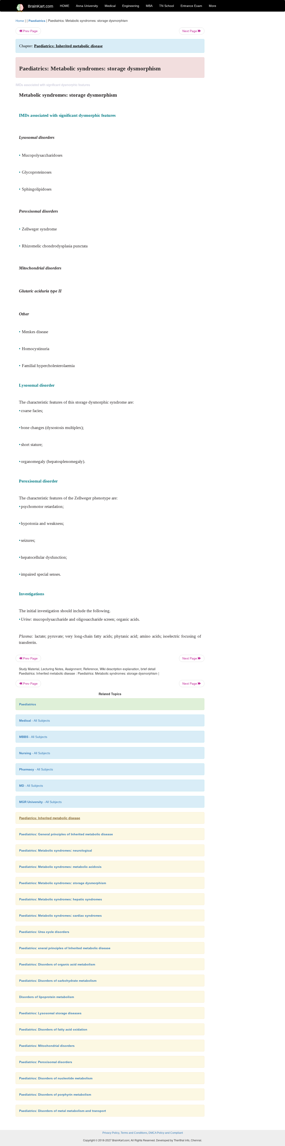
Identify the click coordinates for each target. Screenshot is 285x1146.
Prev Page (30, 31)
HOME (64, 6)
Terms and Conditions (134, 1132)
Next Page (190, 31)
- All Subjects (34, 720)
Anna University (87, 6)
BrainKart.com (40, 6)
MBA (149, 6)
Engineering (130, 6)
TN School (166, 6)
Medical (110, 6)
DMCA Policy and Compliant (166, 1132)
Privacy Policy (110, 1132)
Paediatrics (36, 21)
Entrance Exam (191, 6)
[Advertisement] (240, 85)
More (212, 6)
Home (20, 21)
